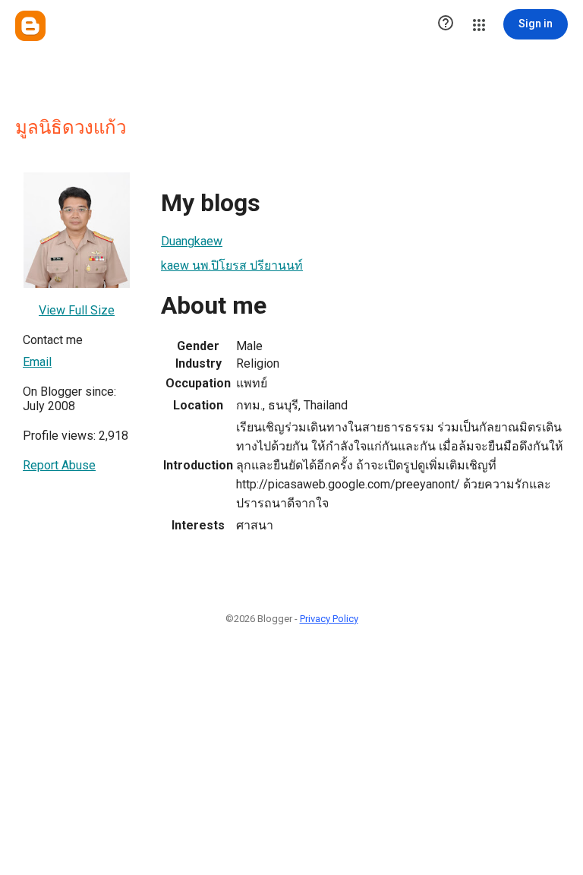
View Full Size (77, 310)
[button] (445, 24)
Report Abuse (59, 465)
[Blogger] (30, 26)
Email (37, 362)
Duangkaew (191, 241)
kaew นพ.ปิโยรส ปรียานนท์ (232, 265)
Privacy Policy (329, 618)
